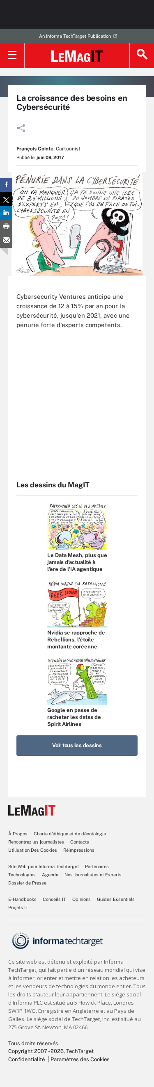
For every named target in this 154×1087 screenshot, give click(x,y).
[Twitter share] (6, 199)
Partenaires (97, 866)
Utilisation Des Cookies (32, 850)
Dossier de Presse (27, 882)
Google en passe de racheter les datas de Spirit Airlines (74, 717)
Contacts (79, 841)
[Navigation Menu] (12, 55)
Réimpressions (78, 850)
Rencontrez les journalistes (36, 841)
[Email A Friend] (6, 241)
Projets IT (18, 907)
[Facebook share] (6, 185)
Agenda (50, 874)
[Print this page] (6, 227)
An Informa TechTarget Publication (75, 36)
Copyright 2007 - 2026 (36, 1051)
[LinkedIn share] (6, 213)
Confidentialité (26, 1059)
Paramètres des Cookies (80, 1059)
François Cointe (34, 149)
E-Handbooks (22, 899)
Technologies (22, 874)
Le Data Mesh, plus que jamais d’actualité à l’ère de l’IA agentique (77, 562)
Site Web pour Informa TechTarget (43, 866)
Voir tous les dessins (77, 745)
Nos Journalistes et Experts (93, 874)
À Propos (18, 833)
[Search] (141, 55)
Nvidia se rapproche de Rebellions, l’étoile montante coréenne (76, 640)
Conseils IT (54, 899)
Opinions (81, 899)
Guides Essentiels (116, 899)
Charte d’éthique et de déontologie (70, 833)
